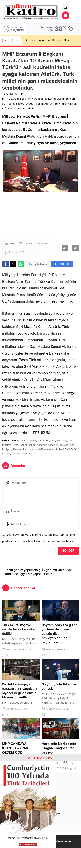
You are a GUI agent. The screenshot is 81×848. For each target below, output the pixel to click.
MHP (24, 94)
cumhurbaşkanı (46, 440)
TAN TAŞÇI (71, 449)
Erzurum (61, 440)
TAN (61, 449)
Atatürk (32, 440)
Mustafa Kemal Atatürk (44, 449)
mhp (72, 444)
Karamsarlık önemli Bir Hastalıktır (47, 40)
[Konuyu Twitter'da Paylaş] (13, 264)
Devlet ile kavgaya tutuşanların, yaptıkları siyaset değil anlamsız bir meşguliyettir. (19, 691)
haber (23, 444)
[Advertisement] (40, 216)
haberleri (53, 444)
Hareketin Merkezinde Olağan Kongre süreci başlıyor (59, 748)
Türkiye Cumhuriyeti (23, 453)
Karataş (64, 444)
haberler (42, 444)
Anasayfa (11, 94)
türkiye (6, 453)
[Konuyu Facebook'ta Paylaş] (5, 264)
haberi (32, 444)
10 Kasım (21, 440)
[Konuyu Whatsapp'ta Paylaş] (21, 264)
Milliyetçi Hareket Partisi (16, 449)
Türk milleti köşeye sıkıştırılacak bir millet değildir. (19, 629)
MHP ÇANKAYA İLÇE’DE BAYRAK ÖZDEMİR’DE (15, 748)
